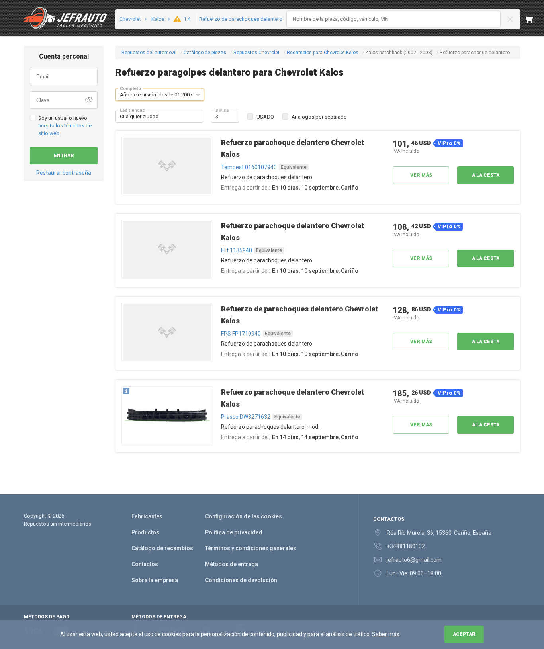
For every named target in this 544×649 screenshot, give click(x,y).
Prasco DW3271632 (245, 417)
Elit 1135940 (236, 250)
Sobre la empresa (154, 580)
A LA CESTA (485, 175)
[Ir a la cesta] (534, 19)
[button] (198, 94)
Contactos (144, 564)
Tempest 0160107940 (249, 167)
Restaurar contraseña (63, 173)
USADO (265, 117)
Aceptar (464, 634)
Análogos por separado (319, 117)
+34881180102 (406, 546)
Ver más (421, 175)
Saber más (385, 634)
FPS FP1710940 (241, 333)
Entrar (64, 155)
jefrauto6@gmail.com (414, 560)
